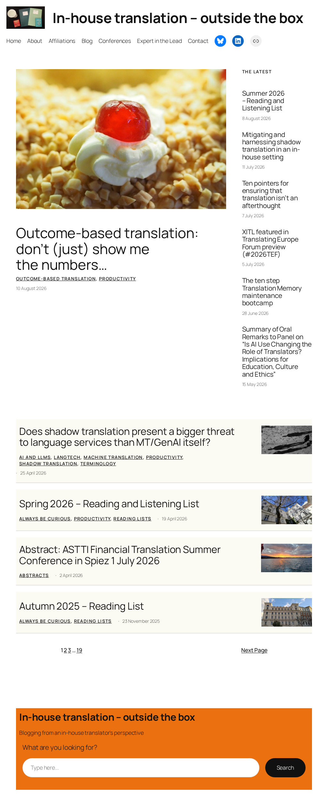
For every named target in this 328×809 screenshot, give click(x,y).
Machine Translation (113, 457)
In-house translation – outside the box (178, 17)
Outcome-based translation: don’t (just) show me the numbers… (107, 248)
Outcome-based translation (56, 279)
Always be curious (45, 519)
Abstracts (34, 575)
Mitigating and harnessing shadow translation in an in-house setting (271, 146)
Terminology (98, 464)
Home (13, 40)
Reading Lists (132, 519)
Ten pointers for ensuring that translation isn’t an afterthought (270, 194)
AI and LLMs (35, 457)
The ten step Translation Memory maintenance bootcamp (272, 292)
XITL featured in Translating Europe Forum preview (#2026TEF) (270, 243)
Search (285, 767)
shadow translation (48, 464)
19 (79, 650)
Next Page (254, 650)
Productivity (117, 279)
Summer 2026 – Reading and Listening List (263, 101)
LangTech (67, 457)
